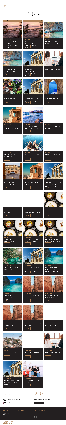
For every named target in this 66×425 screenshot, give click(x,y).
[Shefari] (5, 5)
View (7, 46)
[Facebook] (34, 417)
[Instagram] (36, 417)
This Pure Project (8, 422)
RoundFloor (13, 423)
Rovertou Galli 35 (10, 375)
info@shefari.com (7, 403)
